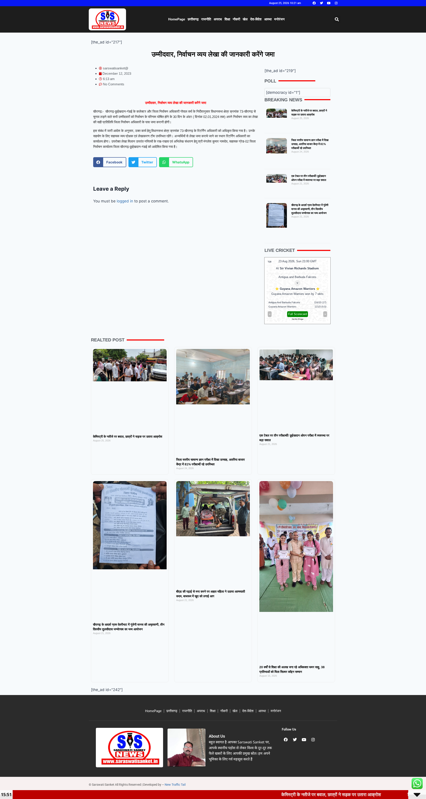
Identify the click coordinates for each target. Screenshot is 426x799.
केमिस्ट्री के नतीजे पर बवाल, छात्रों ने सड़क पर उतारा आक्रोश (127, 436)
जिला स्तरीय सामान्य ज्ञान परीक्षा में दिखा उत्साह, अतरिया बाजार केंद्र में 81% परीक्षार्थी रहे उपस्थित (310, 144)
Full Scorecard (297, 314)
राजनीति (206, 19)
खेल (245, 19)
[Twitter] (321, 3)
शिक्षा (227, 19)
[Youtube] (329, 3)
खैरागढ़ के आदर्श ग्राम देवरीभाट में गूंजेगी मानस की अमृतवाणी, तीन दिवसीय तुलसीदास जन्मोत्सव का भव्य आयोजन (309, 209)
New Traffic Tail (175, 784)
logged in (125, 201)
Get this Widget (297, 319)
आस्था (268, 19)
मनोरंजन (279, 19)
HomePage (176, 19)
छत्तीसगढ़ (193, 19)
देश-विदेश (256, 19)
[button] (337, 19)
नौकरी (236, 19)
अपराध (218, 19)
